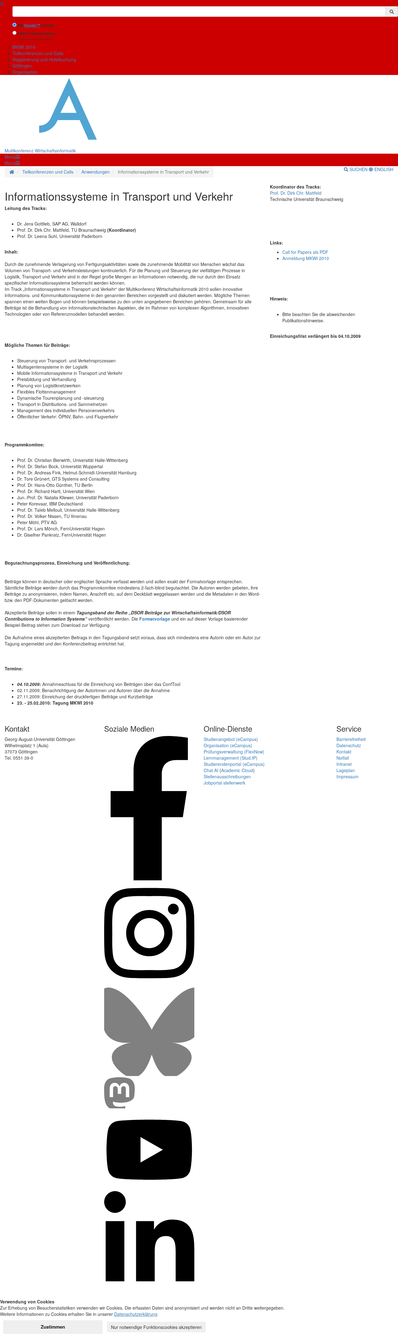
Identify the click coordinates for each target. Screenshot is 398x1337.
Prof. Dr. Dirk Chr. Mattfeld (296, 193)
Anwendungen (95, 172)
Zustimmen (53, 1326)
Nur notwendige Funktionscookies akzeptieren (156, 1327)
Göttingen (22, 66)
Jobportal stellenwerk (224, 783)
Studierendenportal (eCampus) (234, 764)
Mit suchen (36, 25)
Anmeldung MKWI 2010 (305, 258)
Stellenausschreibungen (227, 776)
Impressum (347, 776)
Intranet (344, 764)
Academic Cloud (237, 770)
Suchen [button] (358, 169)
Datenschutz (348, 745)
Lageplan (345, 770)
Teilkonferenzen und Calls (37, 53)
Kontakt (343, 751)
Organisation (25, 72)
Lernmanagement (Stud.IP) (230, 758)
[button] (12, 157)
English (383, 169)
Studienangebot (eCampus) (231, 739)
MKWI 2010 (23, 47)
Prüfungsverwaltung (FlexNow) (234, 751)
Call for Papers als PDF (305, 252)
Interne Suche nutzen (36, 33)
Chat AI (211, 770)
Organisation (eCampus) (228, 745)
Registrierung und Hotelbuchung (44, 59)
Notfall (342, 758)
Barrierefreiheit (351, 739)
